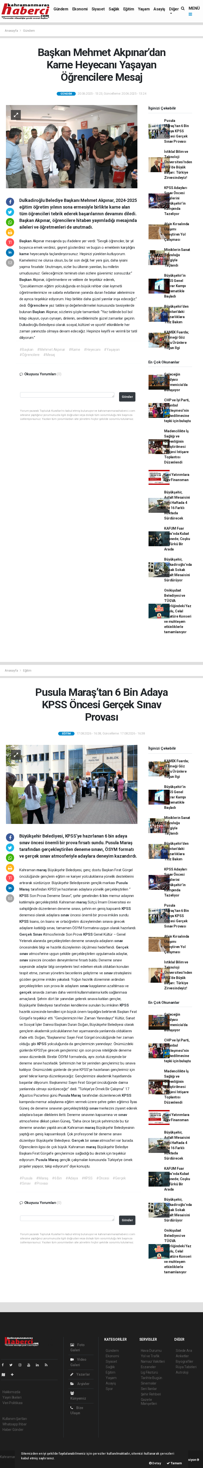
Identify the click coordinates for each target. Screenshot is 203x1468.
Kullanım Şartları (14, 1419)
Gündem (60, 9)
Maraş (25, 889)
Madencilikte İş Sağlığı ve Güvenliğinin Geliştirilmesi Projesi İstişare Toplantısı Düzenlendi (176, 446)
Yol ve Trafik (150, 1356)
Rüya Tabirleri (186, 1367)
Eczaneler (148, 1367)
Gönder (127, 397)
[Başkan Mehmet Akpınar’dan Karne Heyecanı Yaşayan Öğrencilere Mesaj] (71, 146)
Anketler (182, 1356)
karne (24, 254)
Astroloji (182, 1372)
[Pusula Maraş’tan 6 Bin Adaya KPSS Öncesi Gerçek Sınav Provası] (71, 784)
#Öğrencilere (30, 355)
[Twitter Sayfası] (13, 1365)
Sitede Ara (184, 1351)
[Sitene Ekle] (14, 1375)
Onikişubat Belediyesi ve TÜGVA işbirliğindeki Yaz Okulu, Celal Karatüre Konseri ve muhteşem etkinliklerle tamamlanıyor (177, 611)
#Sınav (25, 1183)
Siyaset (98, 9)
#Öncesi (102, 1178)
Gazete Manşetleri (149, 1402)
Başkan (26, 241)
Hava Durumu (151, 1351)
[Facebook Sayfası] (5, 1365)
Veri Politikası (12, 1403)
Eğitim (128, 9)
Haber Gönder (13, 1430)
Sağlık (114, 9)
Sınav (38, 934)
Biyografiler (184, 1361)
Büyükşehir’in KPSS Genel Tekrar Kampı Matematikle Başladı (175, 285)
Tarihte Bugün (151, 1378)
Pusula (122, 883)
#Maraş (42, 1178)
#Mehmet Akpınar (51, 350)
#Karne (74, 350)
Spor (109, 1389)
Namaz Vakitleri (153, 1361)
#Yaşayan (112, 350)
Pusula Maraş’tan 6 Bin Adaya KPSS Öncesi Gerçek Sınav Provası (176, 131)
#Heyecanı (92, 350)
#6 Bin (57, 1178)
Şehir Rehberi (151, 1394)
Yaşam (144, 9)
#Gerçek (119, 1178)
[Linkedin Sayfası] (39, 1365)
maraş (42, 870)
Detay (156, 1463)
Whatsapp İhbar (14, 1424)
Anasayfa (12, 30)
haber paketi (9, 1462)
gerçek (25, 992)
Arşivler (82, 1384)
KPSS (24, 896)
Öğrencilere (38, 305)
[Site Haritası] (5, 1375)
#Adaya (72, 1178)
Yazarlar (83, 1374)
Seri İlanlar (149, 1389)
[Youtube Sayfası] (30, 1365)
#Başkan (26, 350)
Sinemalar (148, 1383)
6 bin (104, 896)
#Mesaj (49, 355)
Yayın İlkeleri (11, 1397)
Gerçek (26, 934)
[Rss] (48, 1365)
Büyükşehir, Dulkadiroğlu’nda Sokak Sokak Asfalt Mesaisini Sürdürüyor (178, 569)
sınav (65, 915)
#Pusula (26, 1178)
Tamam (176, 1463)
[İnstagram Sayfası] (22, 1365)
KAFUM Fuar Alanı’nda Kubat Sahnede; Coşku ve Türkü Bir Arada (177, 538)
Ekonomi (80, 9)
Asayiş (159, 9)
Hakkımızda (11, 1392)
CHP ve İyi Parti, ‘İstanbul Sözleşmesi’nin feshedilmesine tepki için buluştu (177, 410)
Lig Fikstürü (149, 1372)
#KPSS (87, 1178)
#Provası (41, 1183)
